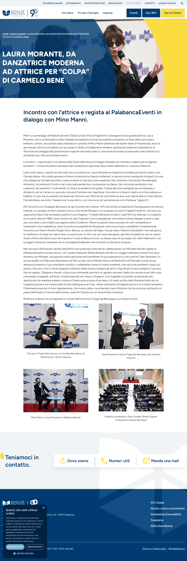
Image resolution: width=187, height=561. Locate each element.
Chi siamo (67, 12)
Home (5, 34)
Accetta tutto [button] (15, 547)
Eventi (134, 12)
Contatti (150, 3)
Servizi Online (173, 12)
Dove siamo (77, 460)
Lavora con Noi (167, 3)
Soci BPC (151, 12)
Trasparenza (157, 520)
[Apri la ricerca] (182, 3)
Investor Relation (94, 3)
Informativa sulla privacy (22, 541)
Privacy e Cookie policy (154, 548)
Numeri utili (119, 460)
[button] (25, 553)
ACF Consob (157, 502)
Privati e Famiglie (88, 12)
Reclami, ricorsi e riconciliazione (168, 508)
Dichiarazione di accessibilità (166, 514)
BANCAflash (115, 3)
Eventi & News (133, 3)
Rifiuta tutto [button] (35, 547)
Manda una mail (165, 460)
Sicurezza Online (52, 3)
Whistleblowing (176, 548)
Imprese (108, 12)
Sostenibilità (73, 3)
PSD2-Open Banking (162, 525)
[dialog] (25, 531)
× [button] (43, 508)
